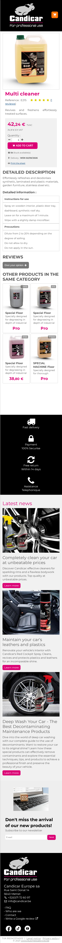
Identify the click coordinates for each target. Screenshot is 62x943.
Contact (10, 915)
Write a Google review (19, 918)
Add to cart (24, 145)
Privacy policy (51, 938)
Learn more (11, 585)
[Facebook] (8, 929)
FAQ (8, 907)
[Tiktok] (18, 929)
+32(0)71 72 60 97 (19, 897)
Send (51, 837)
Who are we (13, 911)
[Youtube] (27, 929)
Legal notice (33, 938)
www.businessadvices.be (35, 940)
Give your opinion (14, 265)
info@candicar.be (19, 901)
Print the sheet (18, 163)
